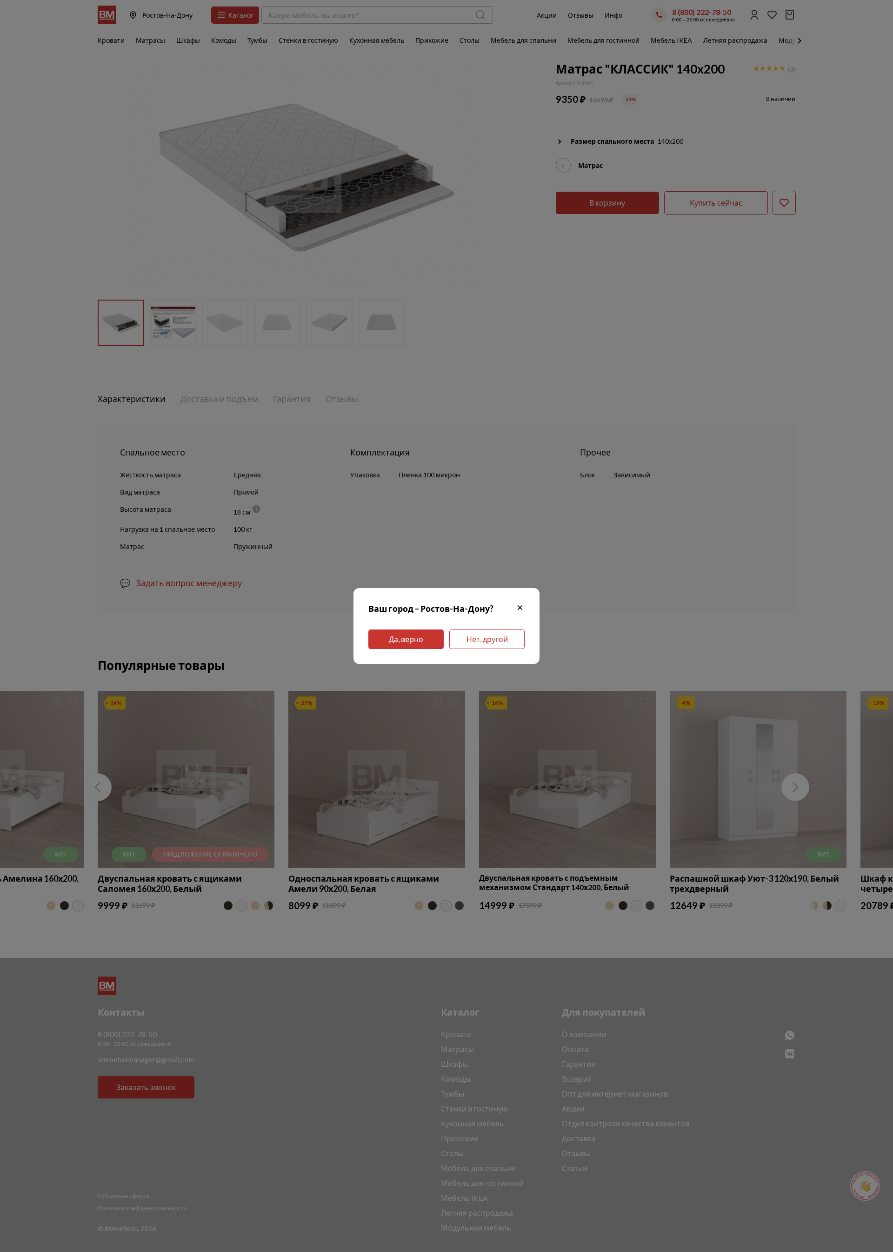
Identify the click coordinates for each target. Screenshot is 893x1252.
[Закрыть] (520, 609)
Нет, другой (487, 639)
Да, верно (406, 639)
